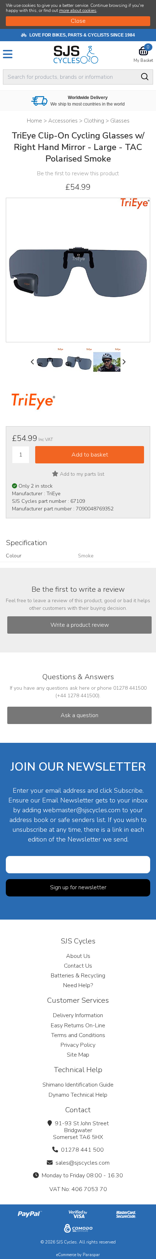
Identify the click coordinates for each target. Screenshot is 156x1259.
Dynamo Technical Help (78, 1095)
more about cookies (78, 10)
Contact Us (78, 966)
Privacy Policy (78, 1045)
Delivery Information (78, 1015)
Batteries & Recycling (78, 976)
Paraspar (91, 1255)
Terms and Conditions (78, 1035)
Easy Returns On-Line (78, 1025)
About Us (78, 956)
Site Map (78, 1055)
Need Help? (78, 985)
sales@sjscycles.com (83, 1163)
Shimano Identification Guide (78, 1085)
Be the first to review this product (78, 173)
